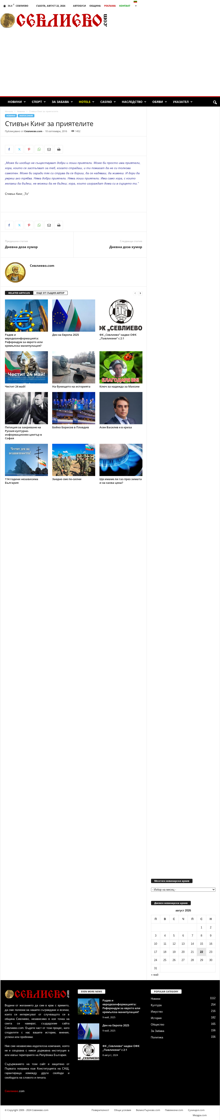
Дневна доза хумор (21, 247)
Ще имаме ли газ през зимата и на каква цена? (120, 481)
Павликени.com (174, 1110)
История (156, 1018)
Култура (156, 1005)
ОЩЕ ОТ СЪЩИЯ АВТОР (50, 292)
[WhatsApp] (39, 149)
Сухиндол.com (196, 1110)
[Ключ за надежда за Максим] (120, 367)
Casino (106, 102)
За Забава (60, 102)
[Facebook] (9, 149)
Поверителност (100, 1110)
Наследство (132, 102)
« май (154, 974)
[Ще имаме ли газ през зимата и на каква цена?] (120, 460)
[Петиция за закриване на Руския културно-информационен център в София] (26, 408)
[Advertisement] (110, 64)
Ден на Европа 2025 (65, 335)
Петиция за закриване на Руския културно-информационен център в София (23, 432)
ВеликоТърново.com (148, 1110)
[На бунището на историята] (73, 367)
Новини (15, 102)
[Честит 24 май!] (26, 367)
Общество (157, 1024)
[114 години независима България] (26, 460)
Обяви (157, 102)
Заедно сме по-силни (66, 479)
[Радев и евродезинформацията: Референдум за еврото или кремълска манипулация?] (26, 315)
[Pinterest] (29, 149)
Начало (9, 111)
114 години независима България (21, 481)
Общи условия (122, 1110)
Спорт (37, 102)
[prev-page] (135, 293)
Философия (26, 115)
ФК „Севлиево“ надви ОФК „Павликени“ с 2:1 (117, 336)
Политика (157, 1037)
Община (95, 5)
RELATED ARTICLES (19, 292)
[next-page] (140, 293)
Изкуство (157, 1011)
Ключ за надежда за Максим (119, 386)
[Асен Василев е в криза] (120, 408)
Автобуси (79, 5)
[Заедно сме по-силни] (73, 460)
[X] (19, 149)
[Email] (48, 149)
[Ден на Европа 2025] (73, 315)
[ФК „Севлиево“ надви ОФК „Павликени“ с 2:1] (120, 315)
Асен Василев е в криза (115, 427)
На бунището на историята (71, 386)
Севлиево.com (33, 131)
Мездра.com (200, 1115)
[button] (215, 102)
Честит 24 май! (15, 386)
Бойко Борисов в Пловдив (70, 427)
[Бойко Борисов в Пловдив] (73, 408)
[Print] (58, 149)
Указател (181, 102)
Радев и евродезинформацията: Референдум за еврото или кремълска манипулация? (24, 340)
